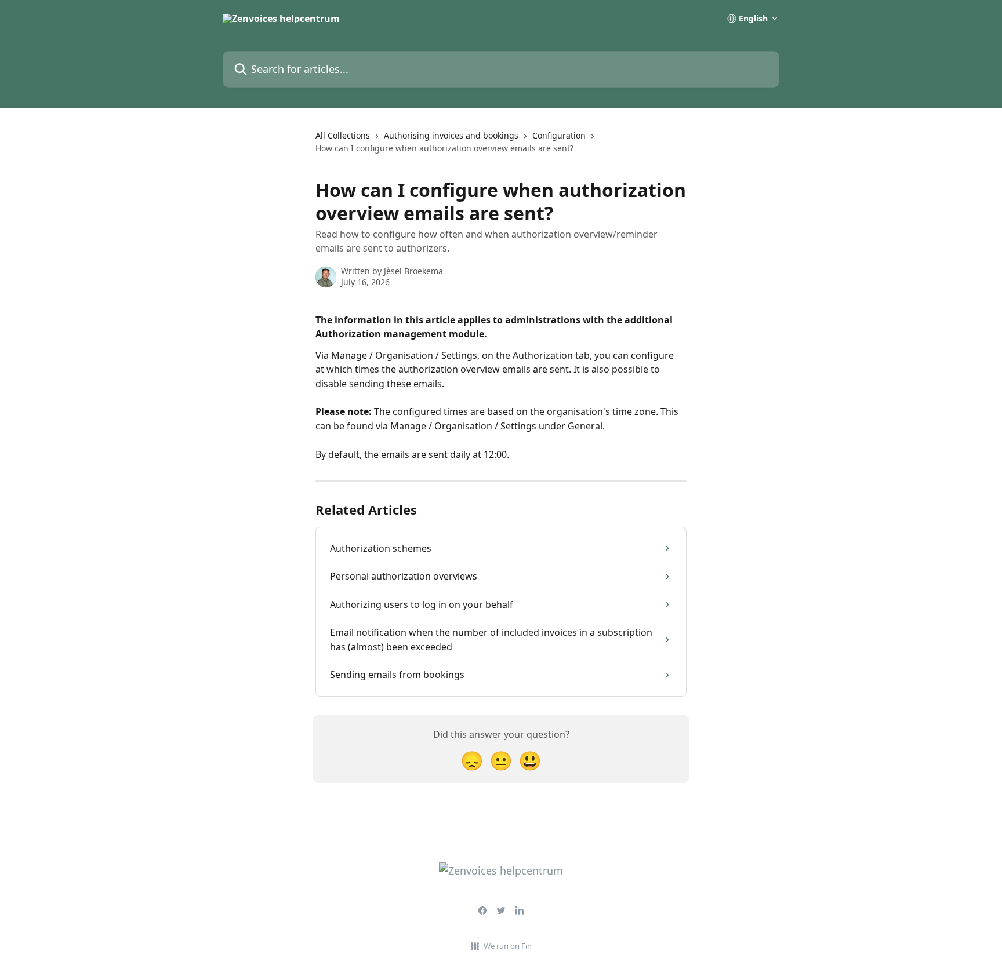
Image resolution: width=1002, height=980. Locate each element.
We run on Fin (508, 946)
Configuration (559, 135)
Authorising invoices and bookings (451, 135)
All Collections (342, 135)
